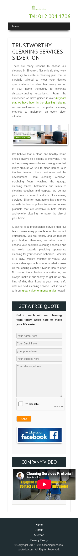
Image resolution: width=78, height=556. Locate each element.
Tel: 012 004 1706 (49, 16)
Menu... (16, 26)
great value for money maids (39, 290)
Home (39, 524)
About (39, 529)
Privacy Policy (39, 540)
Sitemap (39, 535)
